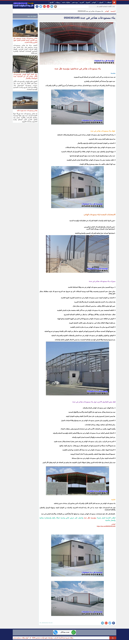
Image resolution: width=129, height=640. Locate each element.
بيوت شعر (75, 2)
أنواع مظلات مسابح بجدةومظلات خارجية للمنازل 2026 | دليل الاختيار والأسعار (33, 638)
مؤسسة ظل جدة (90, 518)
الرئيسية (113, 11)
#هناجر (113, 524)
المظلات (108, 2)
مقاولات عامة (66, 2)
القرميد (82, 2)
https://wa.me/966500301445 (106, 526)
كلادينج (52, 2)
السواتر (101, 2)
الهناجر (94, 2)
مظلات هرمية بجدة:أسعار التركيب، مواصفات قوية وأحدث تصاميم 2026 (80, 638)
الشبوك (88, 2)
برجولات (57, 2)
